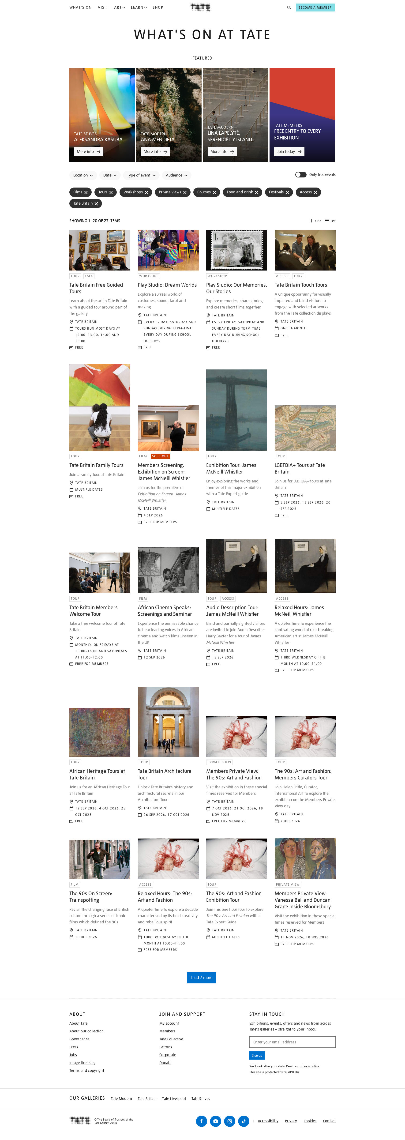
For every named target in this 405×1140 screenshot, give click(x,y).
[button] (287, 7)
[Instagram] (229, 1121)
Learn (137, 7)
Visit (103, 7)
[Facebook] (201, 1121)
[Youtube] (215, 1121)
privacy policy (309, 1066)
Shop (158, 7)
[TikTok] (243, 1121)
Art (118, 7)
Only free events (322, 175)
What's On (80, 7)
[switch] (301, 174)
